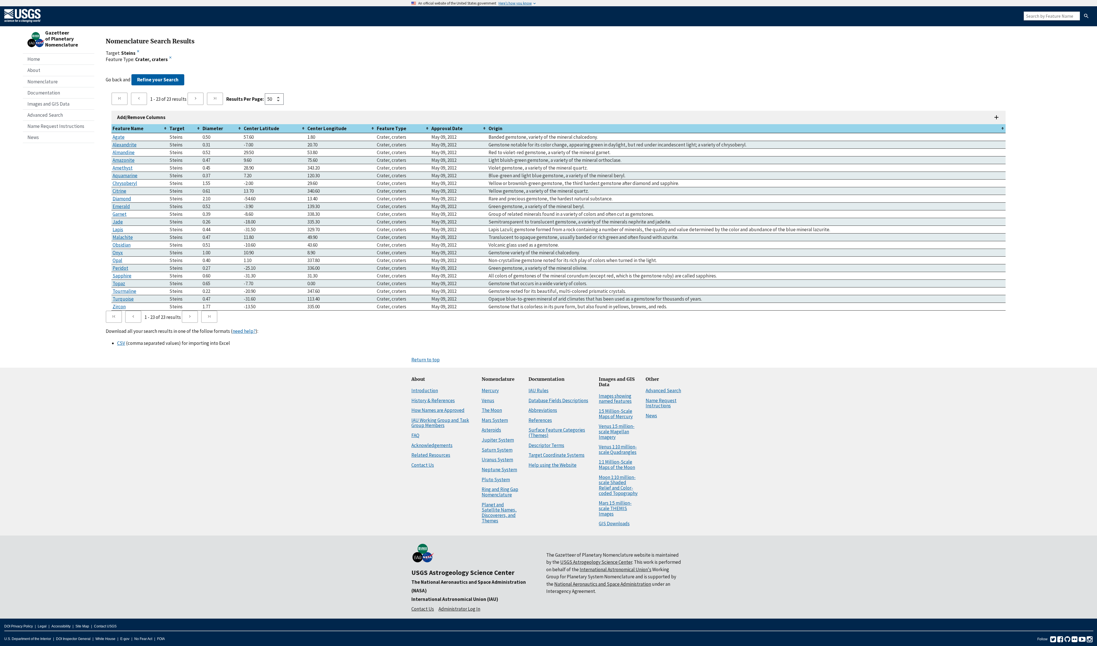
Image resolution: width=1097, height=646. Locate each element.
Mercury (490, 390)
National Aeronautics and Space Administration (602, 584)
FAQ (415, 435)
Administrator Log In (459, 609)
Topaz (119, 283)
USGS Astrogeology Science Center (463, 572)
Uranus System (497, 459)
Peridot (120, 268)
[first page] (119, 98)
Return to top (425, 360)
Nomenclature (42, 82)
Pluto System (496, 479)
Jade (118, 222)
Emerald (121, 206)
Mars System (495, 420)
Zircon (119, 306)
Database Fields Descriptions (558, 400)
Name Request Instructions (55, 126)
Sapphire (122, 276)
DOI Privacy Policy (18, 626)
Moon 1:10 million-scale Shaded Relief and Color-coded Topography (618, 485)
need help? (244, 331)
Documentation (43, 93)
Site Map (82, 626)
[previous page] (139, 98)
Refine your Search (158, 80)
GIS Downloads (614, 523)
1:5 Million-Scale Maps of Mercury (616, 414)
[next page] (195, 98)
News (33, 137)
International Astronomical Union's (615, 569)
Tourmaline (124, 291)
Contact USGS (105, 626)
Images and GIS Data (48, 104)
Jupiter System (498, 440)
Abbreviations (543, 410)
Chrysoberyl (125, 183)
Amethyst (123, 168)
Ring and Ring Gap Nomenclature (500, 492)
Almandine (124, 152)
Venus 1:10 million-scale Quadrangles (618, 449)
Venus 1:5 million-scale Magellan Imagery (616, 431)
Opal (117, 260)
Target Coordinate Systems (556, 455)
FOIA (161, 639)
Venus (488, 400)
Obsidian (122, 245)
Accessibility (61, 626)
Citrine (119, 191)
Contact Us (422, 465)
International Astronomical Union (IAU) (454, 599)
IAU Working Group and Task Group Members (440, 423)
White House (105, 639)
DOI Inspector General (73, 639)
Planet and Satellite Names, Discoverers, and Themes (499, 513)
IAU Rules (538, 390)
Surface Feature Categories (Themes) (557, 432)
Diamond (122, 199)
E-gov (124, 639)
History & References (433, 400)
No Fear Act (143, 639)
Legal (42, 626)
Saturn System (497, 450)
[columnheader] (139, 128)
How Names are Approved (438, 410)
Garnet (120, 214)
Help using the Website (552, 465)
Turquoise (123, 299)
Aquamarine (125, 175)
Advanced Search (45, 115)
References (540, 420)
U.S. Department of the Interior (27, 639)
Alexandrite (125, 145)
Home (33, 59)
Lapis (118, 229)
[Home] (22, 23)
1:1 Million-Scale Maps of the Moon (617, 464)
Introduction (424, 390)
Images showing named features (615, 398)
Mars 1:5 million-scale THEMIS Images (615, 508)
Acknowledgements (432, 445)
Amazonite (124, 160)
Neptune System (499, 469)
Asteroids (491, 430)
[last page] (215, 98)
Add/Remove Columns (141, 117)
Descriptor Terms (546, 445)
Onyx (118, 252)
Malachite (123, 237)
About (33, 70)
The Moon (492, 410)
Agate (119, 137)
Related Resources (430, 455)
